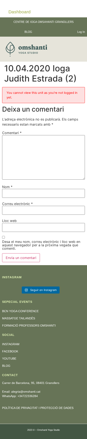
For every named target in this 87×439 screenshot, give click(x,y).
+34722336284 (28, 396)
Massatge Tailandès (18, 318)
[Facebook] (13, 32)
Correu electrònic (17, 203)
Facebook (10, 351)
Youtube (9, 358)
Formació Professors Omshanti (29, 325)
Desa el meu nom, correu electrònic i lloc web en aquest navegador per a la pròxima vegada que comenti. (41, 245)
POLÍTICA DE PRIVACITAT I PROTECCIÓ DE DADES (37, 408)
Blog (6, 365)
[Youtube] (19, 32)
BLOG (28, 31)
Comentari (12, 132)
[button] (79, 49)
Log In (81, 31)
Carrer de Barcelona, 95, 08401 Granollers (30, 383)
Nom (7, 186)
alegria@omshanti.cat (25, 391)
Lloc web (9, 220)
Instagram (10, 344)
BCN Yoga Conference (20, 311)
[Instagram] (7, 32)
